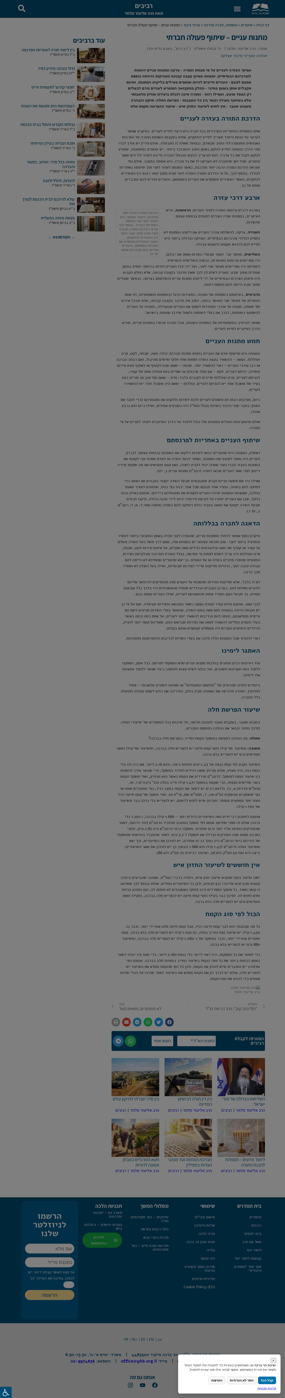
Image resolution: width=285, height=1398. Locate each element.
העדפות (216, 1380)
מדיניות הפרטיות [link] (267, 1388)
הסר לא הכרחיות (241, 1380)
